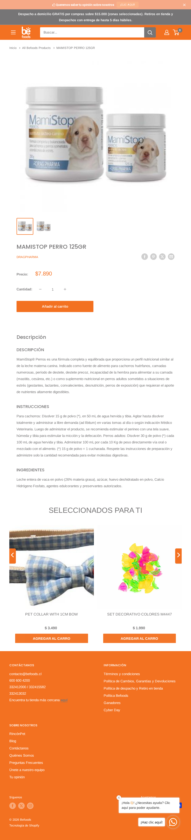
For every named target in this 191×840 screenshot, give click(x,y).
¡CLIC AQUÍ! (127, 4)
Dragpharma (27, 257)
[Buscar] (150, 32)
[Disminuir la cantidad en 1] (40, 289)
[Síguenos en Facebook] (12, 806)
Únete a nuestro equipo (26, 770)
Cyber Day (112, 710)
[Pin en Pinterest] (153, 256)
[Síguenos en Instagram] (30, 806)
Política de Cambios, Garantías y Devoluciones (140, 681)
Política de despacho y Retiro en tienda (133, 688)
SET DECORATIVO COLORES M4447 (139, 614)
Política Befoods (116, 695)
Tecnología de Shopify (24, 825)
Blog (12, 741)
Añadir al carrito (55, 306)
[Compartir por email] (171, 256)
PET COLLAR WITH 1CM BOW (51, 614)
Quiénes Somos (21, 755)
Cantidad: (24, 289)
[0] (176, 32)
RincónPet (17, 734)
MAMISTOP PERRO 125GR (51, 247)
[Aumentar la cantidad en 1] (65, 289)
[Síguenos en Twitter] (21, 806)
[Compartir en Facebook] (144, 256)
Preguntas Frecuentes (26, 763)
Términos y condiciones (122, 674)
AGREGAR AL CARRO (51, 638)
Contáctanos (19, 748)
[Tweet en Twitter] (162, 256)
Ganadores (112, 703)
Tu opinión (17, 777)
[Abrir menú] (13, 32)
